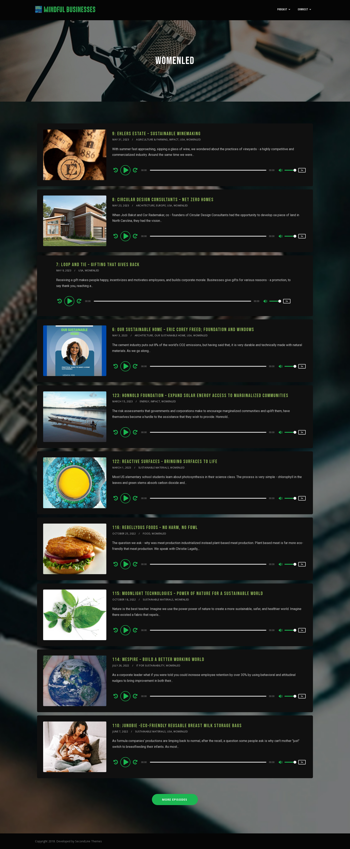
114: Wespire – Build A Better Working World (158, 659)
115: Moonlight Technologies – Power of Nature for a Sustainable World (187, 593)
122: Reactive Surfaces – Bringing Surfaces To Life (165, 461)
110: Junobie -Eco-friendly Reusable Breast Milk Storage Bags (177, 726)
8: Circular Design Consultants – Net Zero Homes (163, 200)
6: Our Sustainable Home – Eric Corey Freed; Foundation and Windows (183, 330)
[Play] (126, 170)
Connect (303, 9)
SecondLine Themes (88, 841)
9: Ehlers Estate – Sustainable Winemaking (156, 134)
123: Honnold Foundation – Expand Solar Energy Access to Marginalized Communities (200, 395)
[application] (208, 170)
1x (302, 170)
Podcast (282, 9)
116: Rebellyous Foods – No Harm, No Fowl (155, 527)
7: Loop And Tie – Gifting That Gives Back (98, 265)
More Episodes (174, 799)
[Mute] (281, 171)
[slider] (290, 173)
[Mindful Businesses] (65, 10)
